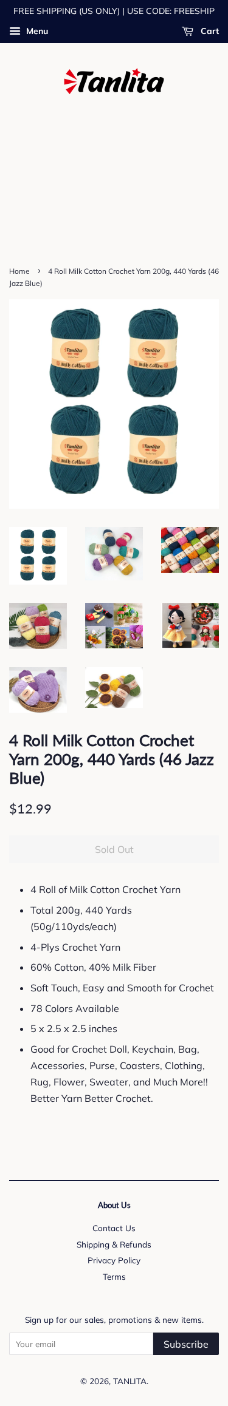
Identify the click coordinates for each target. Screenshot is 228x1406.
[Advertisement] (114, 192)
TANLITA (130, 1381)
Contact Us (114, 1228)
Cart (208, 30)
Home (19, 271)
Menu (36, 30)
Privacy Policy (114, 1260)
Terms (114, 1276)
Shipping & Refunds (114, 1244)
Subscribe (186, 1344)
